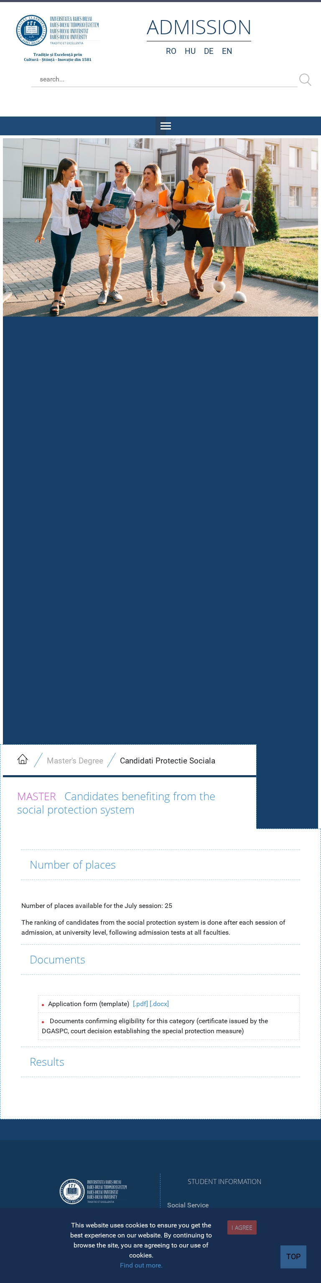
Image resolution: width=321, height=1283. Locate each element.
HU (190, 51)
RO (171, 51)
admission (199, 26)
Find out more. (141, 1265)
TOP (293, 1257)
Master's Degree (75, 761)
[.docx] (159, 1004)
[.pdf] (140, 1004)
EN (227, 51)
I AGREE (242, 1227)
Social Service (188, 1205)
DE (209, 51)
